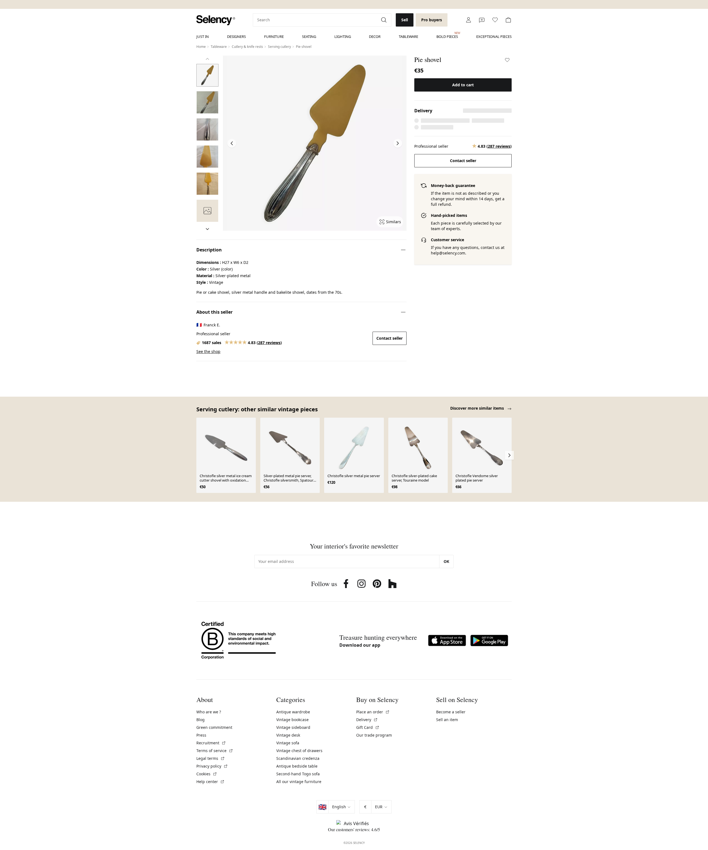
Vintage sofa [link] (287, 742)
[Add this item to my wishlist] (507, 60)
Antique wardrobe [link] (293, 711)
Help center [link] (210, 781)
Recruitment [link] (211, 742)
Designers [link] (236, 36)
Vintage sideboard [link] (293, 727)
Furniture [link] (274, 36)
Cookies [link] (206, 773)
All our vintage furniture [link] (298, 781)
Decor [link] (375, 36)
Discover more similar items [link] (477, 408)
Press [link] (201, 735)
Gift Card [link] (367, 727)
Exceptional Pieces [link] (494, 36)
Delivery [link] (367, 719)
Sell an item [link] (447, 719)
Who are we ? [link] (208, 711)
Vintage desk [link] (288, 735)
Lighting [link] (342, 36)
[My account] (468, 20)
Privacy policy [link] (212, 766)
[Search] (384, 20)
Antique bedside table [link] (296, 766)
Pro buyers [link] (431, 19)
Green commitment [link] (214, 727)
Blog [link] (200, 719)
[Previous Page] (231, 143)
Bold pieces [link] (447, 35)
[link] (215, 20)
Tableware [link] (408, 36)
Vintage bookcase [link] (292, 719)
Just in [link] (202, 36)
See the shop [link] (208, 351)
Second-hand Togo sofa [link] (298, 773)
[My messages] (481, 20)
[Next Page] (397, 143)
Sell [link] (404, 19)
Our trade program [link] (374, 735)
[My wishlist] (495, 20)
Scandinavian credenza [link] (297, 758)
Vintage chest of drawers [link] (299, 750)
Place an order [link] (373, 711)
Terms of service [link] (214, 750)
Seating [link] (309, 36)
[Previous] (207, 59)
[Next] (207, 229)
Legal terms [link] (210, 758)
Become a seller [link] (450, 711)
